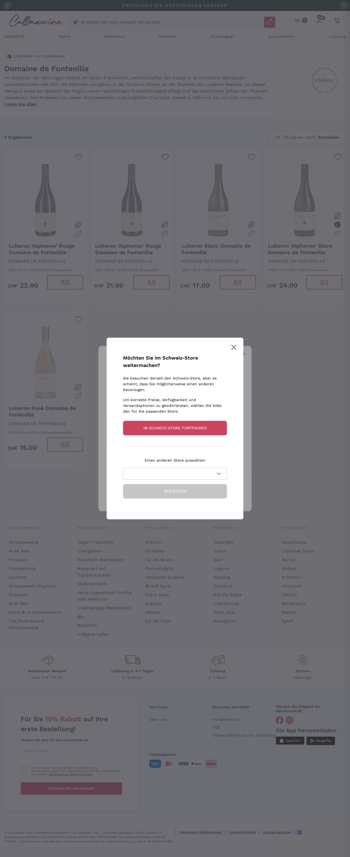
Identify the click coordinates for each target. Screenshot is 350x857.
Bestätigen (175, 491)
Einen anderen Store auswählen (175, 460)
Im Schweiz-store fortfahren (175, 428)
